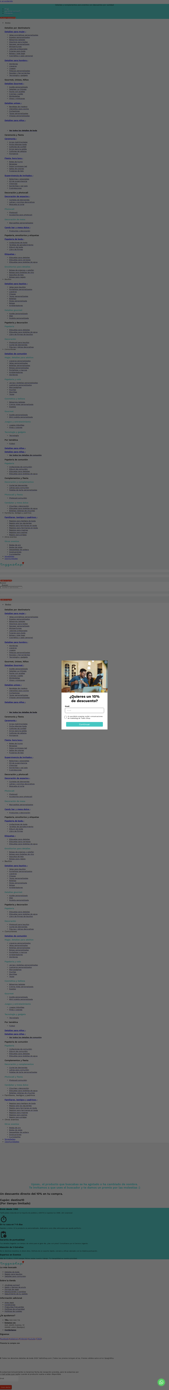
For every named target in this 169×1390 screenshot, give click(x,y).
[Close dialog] (106, 662)
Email (67, 706)
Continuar (84, 724)
